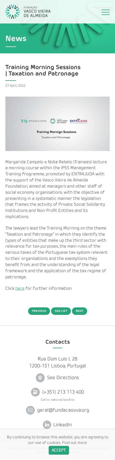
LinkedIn (62, 424)
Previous (39, 311)
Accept (59, 450)
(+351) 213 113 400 (62, 392)
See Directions (62, 377)
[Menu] (106, 13)
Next (79, 311)
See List (61, 311)
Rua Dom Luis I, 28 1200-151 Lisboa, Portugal (57, 362)
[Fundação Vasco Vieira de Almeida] (28, 12)
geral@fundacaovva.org (62, 410)
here (20, 288)
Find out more (74, 443)
